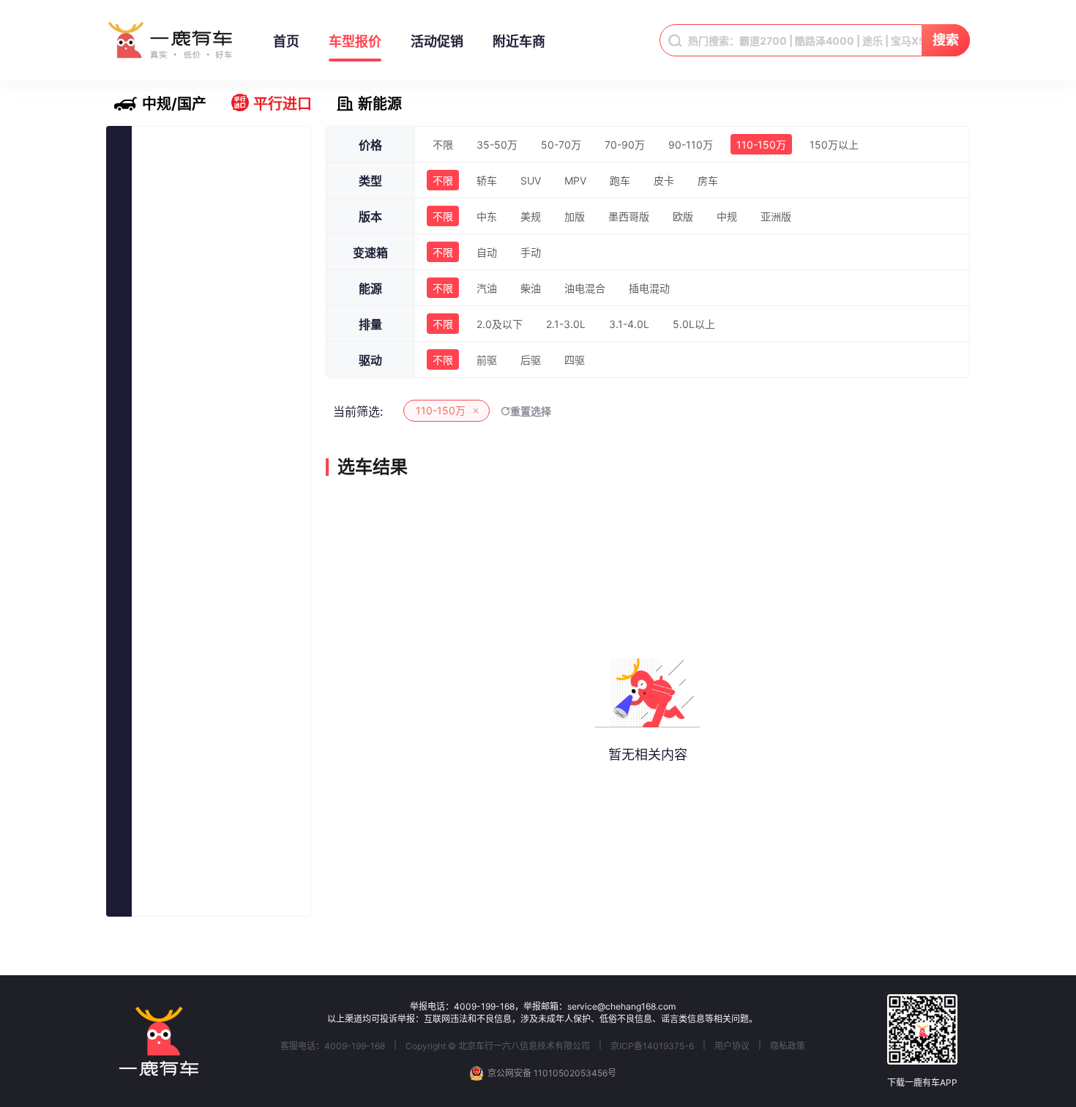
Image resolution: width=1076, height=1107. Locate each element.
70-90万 (625, 144)
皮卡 (664, 180)
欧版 (683, 216)
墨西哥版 (628, 216)
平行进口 (282, 104)
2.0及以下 (500, 324)
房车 (708, 180)
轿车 (487, 180)
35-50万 (497, 144)
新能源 (380, 104)
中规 (727, 216)
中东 (487, 216)
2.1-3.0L (566, 324)
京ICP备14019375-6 (652, 1045)
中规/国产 (174, 104)
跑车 (620, 180)
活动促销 (437, 41)
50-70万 (561, 144)
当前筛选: (358, 411)
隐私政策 (787, 1045)
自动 (487, 252)
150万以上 (834, 144)
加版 (574, 216)
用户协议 (732, 1045)
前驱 (487, 360)
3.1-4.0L (629, 324)
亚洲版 (776, 216)
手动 (530, 252)
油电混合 (584, 288)
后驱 (530, 360)
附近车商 (519, 41)
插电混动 (649, 288)
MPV (575, 180)
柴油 (530, 288)
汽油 (487, 288)
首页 (286, 41)
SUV (530, 180)
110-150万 (761, 144)
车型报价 (355, 41)
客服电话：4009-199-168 (332, 1045)
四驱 (574, 360)
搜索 (946, 40)
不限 (443, 144)
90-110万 (690, 144)
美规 (530, 216)
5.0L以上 (694, 324)
